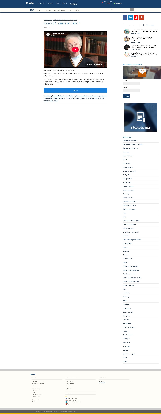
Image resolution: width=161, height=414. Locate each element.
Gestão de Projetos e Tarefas (65, 20)
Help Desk (126, 293)
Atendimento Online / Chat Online (133, 144)
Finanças (125, 255)
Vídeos (75, 20)
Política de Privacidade (37, 381)
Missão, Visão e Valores (38, 383)
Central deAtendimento (73, 3)
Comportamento (128, 198)
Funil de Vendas (127, 259)
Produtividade (127, 323)
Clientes (50, 3)
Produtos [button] (41, 3)
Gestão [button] (39, 10)
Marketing (126, 297)
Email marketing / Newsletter (132, 240)
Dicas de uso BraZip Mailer (131, 220)
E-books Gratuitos (128, 228)
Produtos (34, 398)
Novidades (126, 304)
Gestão (55, 20)
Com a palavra (35, 387)
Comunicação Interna (129, 205)
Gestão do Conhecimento (131, 281)
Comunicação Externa (129, 201)
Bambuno (126, 152)
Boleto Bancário (128, 156)
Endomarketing (127, 243)
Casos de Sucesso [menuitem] (59, 10)
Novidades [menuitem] (48, 10)
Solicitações (126, 342)
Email (125, 87)
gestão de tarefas (59, 98)
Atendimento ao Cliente (130, 140)
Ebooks (64, 3)
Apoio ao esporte (36, 388)
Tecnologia (126, 346)
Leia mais (75, 90)
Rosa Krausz (94, 98)
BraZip (125, 159)
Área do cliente (36, 400)
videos (56, 101)
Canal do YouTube (71, 400)
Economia (126, 236)
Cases (33, 392)
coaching (96, 96)
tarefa (102, 98)
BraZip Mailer (127, 175)
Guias (124, 289)
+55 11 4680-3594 (128, 3)
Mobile (125, 300)
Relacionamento (128, 335)
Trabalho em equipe (129, 354)
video (51, 101)
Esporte (125, 247)
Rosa (88, 98)
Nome (125, 80)
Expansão (126, 251)
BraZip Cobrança (128, 167)
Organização (127, 308)
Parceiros (126, 320)
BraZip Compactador (129, 171)
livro (83, 98)
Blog (57, 3)
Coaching (46, 20)
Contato (34, 401)
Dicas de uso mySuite (129, 224)
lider (72, 98)
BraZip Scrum (127, 182)
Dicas (50, 20)
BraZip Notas (69, 388)
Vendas (125, 358)
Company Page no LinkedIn (74, 402)
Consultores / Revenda (37, 394)
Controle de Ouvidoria (129, 209)
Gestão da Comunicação (130, 266)
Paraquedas (126, 316)
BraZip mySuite (127, 179)
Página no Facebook (72, 398)
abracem (48, 96)
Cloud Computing (128, 190)
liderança (78, 98)
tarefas (46, 101)
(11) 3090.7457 (102, 382)
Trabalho (125, 350)
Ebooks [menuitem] (70, 10)
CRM (124, 213)
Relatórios (126, 339)
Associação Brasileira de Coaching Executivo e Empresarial (72, 96)
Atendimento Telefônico (130, 148)
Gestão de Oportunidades (131, 270)
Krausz (68, 98)
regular (125, 331)
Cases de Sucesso (128, 186)
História (34, 385)
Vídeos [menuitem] (77, 10)
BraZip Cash (126, 163)
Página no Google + (72, 404)
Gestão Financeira (128, 285)
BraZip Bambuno (70, 383)
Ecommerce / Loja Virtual (130, 232)
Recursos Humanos (129, 327)
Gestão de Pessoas (129, 274)
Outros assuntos (128, 312)
